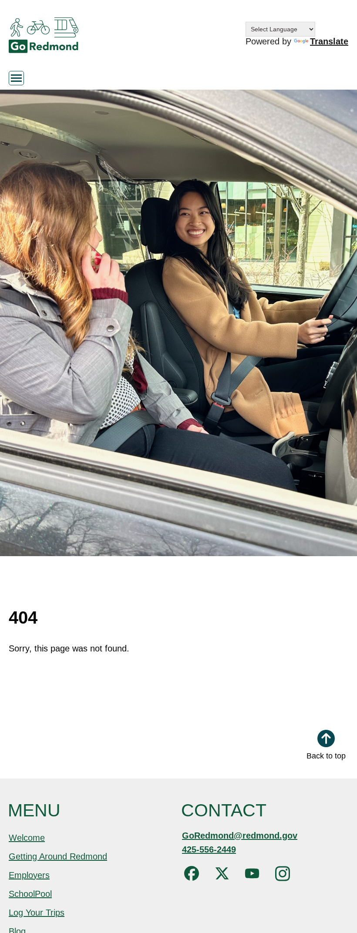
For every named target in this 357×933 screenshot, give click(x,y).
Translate (329, 41)
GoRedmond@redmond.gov (239, 835)
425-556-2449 (209, 849)
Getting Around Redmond (58, 856)
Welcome (27, 837)
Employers (29, 875)
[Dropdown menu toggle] (16, 78)
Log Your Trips (36, 912)
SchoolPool (30, 894)
